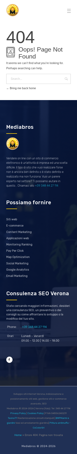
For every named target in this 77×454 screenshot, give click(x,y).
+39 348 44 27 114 (46, 185)
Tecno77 (12, 418)
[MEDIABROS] (12, 10)
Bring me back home (22, 88)
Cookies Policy (35, 413)
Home (18, 435)
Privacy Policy (18, 413)
